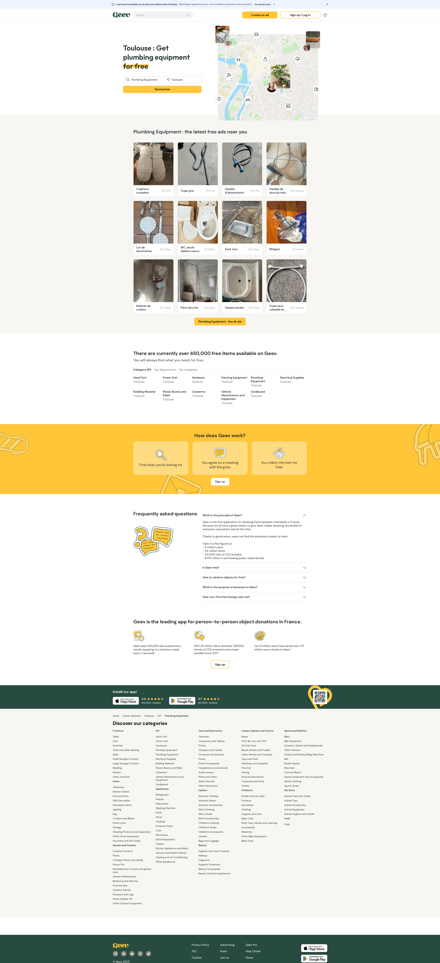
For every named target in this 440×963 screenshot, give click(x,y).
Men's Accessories (209, 818)
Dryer (159, 812)
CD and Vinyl (248, 745)
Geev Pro (251, 945)
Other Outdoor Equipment (127, 903)
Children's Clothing (209, 822)
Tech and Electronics (210, 730)
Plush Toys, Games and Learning (259, 822)
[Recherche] (188, 15)
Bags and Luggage (209, 840)
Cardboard (258, 394)
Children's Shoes (208, 827)
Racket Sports (292, 763)
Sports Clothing (292, 781)
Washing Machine (165, 808)
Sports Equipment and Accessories (303, 776)
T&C (194, 951)
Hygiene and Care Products (214, 851)
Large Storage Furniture (126, 763)
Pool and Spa (120, 885)
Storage (117, 827)
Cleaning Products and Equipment (132, 831)
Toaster (160, 843)
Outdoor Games (122, 889)
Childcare (247, 790)
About (249, 957)
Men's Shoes (205, 814)
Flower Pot (118, 864)
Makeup (203, 855)
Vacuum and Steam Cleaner (171, 852)
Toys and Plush (249, 758)
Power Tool (170, 380)
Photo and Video (208, 776)
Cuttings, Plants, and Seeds (128, 860)
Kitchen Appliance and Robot (172, 848)
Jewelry (203, 836)
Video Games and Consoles (256, 754)
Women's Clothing (208, 796)
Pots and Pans (121, 796)
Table (116, 736)
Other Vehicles (292, 750)
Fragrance (204, 860)
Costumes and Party (252, 781)
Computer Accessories (211, 754)
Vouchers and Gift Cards (126, 840)
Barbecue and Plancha (125, 881)
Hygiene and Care (251, 814)
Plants (116, 855)
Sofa (115, 741)
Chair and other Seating (126, 750)
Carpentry (198, 394)
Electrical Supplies (292, 380)
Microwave (162, 834)
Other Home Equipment (126, 836)
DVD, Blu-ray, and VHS (253, 741)
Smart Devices (206, 781)
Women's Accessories (210, 805)
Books (244, 736)
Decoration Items (122, 805)
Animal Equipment (294, 809)
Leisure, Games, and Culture (257, 730)
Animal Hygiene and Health (299, 814)
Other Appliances (165, 861)
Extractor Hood (164, 826)
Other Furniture (121, 776)
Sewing (245, 772)
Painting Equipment (234, 380)
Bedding (117, 767)
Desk (115, 754)
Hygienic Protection (209, 864)
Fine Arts (246, 767)
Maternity (246, 831)
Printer (202, 745)
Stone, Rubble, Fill (122, 898)
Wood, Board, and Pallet (174, 395)
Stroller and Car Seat (253, 796)
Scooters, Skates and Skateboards (303, 745)
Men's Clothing (206, 809)
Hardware (198, 380)
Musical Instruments (252, 776)
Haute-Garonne (132, 715)
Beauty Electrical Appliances (214, 873)
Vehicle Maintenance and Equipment (232, 397)
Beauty (203, 845)
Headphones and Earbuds (213, 767)
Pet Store (289, 790)
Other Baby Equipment (254, 836)
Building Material (144, 394)
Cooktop (160, 821)
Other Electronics (208, 785)
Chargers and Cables (210, 750)
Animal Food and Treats (297, 796)
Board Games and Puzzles (255, 750)
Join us (224, 957)
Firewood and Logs (123, 894)
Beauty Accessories (209, 869)
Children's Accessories (211, 831)
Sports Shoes (291, 785)
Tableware (118, 787)
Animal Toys (290, 800)
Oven (159, 830)
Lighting (117, 809)
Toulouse (149, 715)
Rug (115, 814)
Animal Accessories (295, 805)
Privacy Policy (200, 945)
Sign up (220, 481)
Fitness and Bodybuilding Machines (303, 754)
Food (287, 818)
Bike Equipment (292, 741)
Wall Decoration (121, 800)
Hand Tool (139, 380)
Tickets (245, 785)
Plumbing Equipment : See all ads (220, 321)
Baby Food (247, 840)
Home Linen (119, 822)
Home (116, 715)
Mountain (289, 767)
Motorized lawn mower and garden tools (132, 870)
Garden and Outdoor (124, 845)
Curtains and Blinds (123, 818)
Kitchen (117, 772)
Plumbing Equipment (258, 381)
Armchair (118, 745)
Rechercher (162, 89)
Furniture (118, 730)
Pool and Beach (292, 772)
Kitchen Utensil (121, 791)
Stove (159, 817)
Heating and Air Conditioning (172, 857)
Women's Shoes (207, 800)
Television (204, 736)
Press (223, 951)
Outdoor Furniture (123, 851)
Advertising (227, 945)
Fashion (203, 790)
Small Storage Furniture (125, 758)
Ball (286, 758)
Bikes (287, 736)
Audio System (206, 772)
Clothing (246, 809)
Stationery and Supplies (254, 763)
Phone (202, 758)
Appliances (162, 788)
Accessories (248, 827)
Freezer (160, 799)
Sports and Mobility (295, 730)
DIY (160, 715)
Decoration (247, 805)
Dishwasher (162, 803)
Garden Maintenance (124, 876)
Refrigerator (162, 794)
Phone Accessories (209, 763)
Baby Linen (247, 818)
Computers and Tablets (212, 741)
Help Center (253, 951)
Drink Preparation (165, 839)
